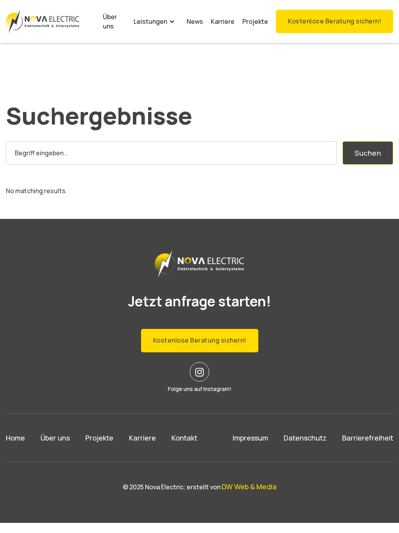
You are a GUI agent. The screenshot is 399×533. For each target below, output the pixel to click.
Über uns (110, 21)
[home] (42, 21)
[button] (154, 21)
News (195, 21)
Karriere (223, 21)
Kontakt (184, 437)
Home (15, 437)
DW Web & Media (249, 486)
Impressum (250, 437)
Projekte (255, 21)
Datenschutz (305, 437)
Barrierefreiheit (367, 437)
